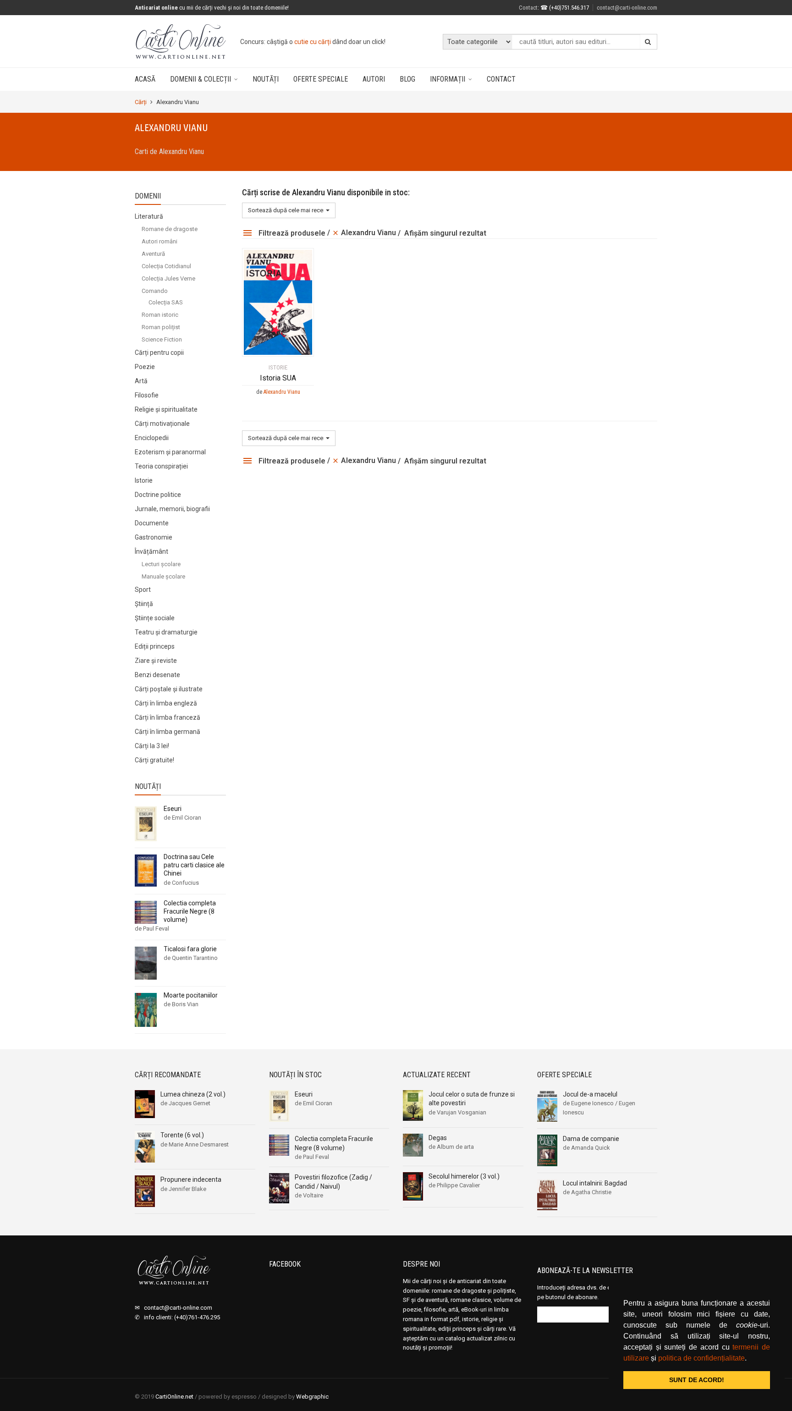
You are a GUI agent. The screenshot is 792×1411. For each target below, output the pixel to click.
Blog (407, 79)
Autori (374, 79)
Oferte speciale (320, 79)
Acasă (145, 79)
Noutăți (266, 79)
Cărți (141, 102)
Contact (501, 79)
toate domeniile (330, 41)
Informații (447, 79)
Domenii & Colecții (200, 79)
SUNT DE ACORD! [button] (696, 1379)
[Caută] (648, 41)
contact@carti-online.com (627, 7)
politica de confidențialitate (701, 1358)
